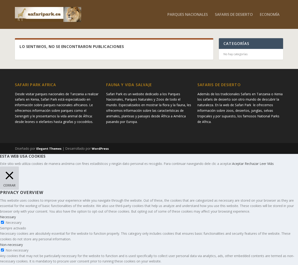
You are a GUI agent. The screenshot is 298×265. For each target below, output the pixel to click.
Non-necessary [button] (11, 244)
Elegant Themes (48, 148)
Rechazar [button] (252, 163)
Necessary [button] (8, 217)
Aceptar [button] (238, 163)
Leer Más (267, 163)
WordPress (100, 148)
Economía (270, 15)
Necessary (13, 222)
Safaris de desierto (234, 15)
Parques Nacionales (187, 15)
